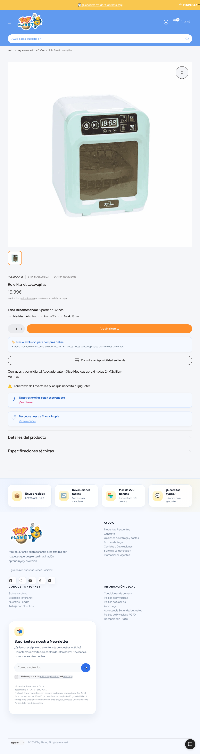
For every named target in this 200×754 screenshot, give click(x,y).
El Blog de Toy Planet (20, 597)
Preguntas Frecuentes (117, 529)
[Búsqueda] (187, 38)
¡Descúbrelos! (26, 402)
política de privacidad (49, 676)
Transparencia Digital (116, 619)
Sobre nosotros (18, 593)
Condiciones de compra (118, 593)
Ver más (13, 376)
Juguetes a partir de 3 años (31, 50)
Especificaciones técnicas (31, 450)
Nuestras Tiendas (19, 602)
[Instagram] (22, 580)
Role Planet (15, 276)
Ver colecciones (27, 421)
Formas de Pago (113, 542)
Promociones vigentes (117, 555)
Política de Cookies (115, 602)
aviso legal (67, 676)
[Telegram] (52, 580)
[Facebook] (13, 580)
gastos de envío (27, 298)
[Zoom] (182, 72)
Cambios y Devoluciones (118, 546)
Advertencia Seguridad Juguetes (123, 610)
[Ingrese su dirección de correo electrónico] (85, 667)
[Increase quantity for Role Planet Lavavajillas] (22, 328)
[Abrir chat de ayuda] (190, 744)
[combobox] (100, 38)
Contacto (109, 534)
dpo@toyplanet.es (63, 699)
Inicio (10, 50)
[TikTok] (42, 580)
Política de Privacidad (116, 597)
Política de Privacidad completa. (28, 703)
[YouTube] (32, 580)
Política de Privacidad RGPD (120, 614)
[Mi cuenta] (166, 22)
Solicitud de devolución (117, 550)
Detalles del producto (27, 437)
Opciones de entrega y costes (121, 538)
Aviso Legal (110, 606)
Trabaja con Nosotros (21, 606)
